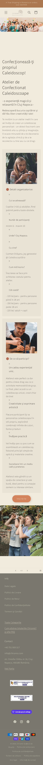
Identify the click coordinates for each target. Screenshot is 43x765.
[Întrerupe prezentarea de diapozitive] (40, 570)
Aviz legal (13, 760)
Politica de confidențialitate (22, 751)
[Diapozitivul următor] (27, 570)
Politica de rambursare (26, 747)
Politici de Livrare (13, 592)
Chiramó (20, 744)
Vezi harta (9, 668)
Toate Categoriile (13, 622)
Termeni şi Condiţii (13, 611)
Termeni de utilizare (13, 756)
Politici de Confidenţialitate (17, 605)
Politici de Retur (12, 598)
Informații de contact (28, 760)
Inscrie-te (21, 498)
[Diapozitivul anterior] (15, 570)
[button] (6, 12)
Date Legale (10, 586)
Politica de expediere (32, 756)
